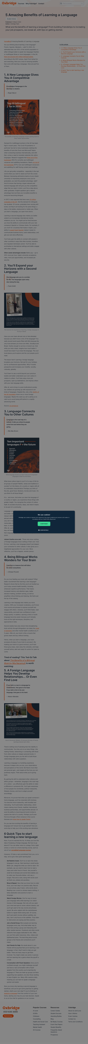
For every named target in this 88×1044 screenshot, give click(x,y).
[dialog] (44, 522)
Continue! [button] (44, 524)
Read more (53, 519)
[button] (44, 530)
